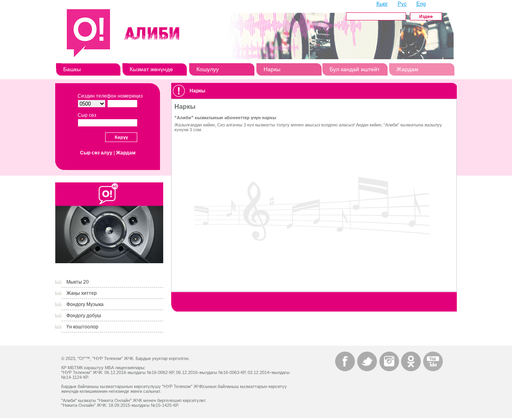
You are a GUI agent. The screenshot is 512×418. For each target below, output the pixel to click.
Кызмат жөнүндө (151, 69)
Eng (421, 4)
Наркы (272, 69)
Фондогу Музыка (85, 304)
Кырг (382, 4)
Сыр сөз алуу (96, 153)
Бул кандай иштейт (355, 69)
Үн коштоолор (82, 327)
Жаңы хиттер (81, 293)
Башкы (72, 69)
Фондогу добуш (83, 315)
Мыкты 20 (77, 282)
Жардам (407, 69)
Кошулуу (207, 69)
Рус (402, 4)
